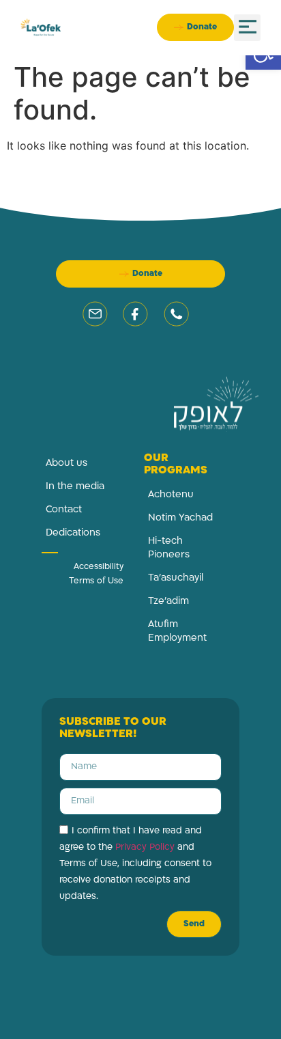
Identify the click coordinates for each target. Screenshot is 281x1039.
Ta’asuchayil (175, 578)
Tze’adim (168, 601)
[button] (247, 27)
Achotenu (171, 494)
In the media (75, 486)
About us (66, 463)
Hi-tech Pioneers (169, 548)
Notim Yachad (180, 518)
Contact (64, 509)
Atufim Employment (177, 631)
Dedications (73, 533)
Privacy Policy (145, 847)
